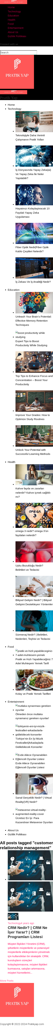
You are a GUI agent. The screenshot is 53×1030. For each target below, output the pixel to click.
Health (11, 19)
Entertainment (16, 28)
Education (13, 15)
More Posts (6, 980)
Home (11, 7)
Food (11, 23)
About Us (13, 32)
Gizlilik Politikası (17, 36)
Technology (14, 11)
